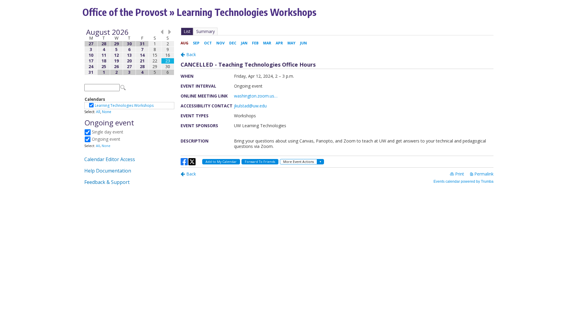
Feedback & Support (107, 182)
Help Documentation (107, 170)
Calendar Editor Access (109, 159)
